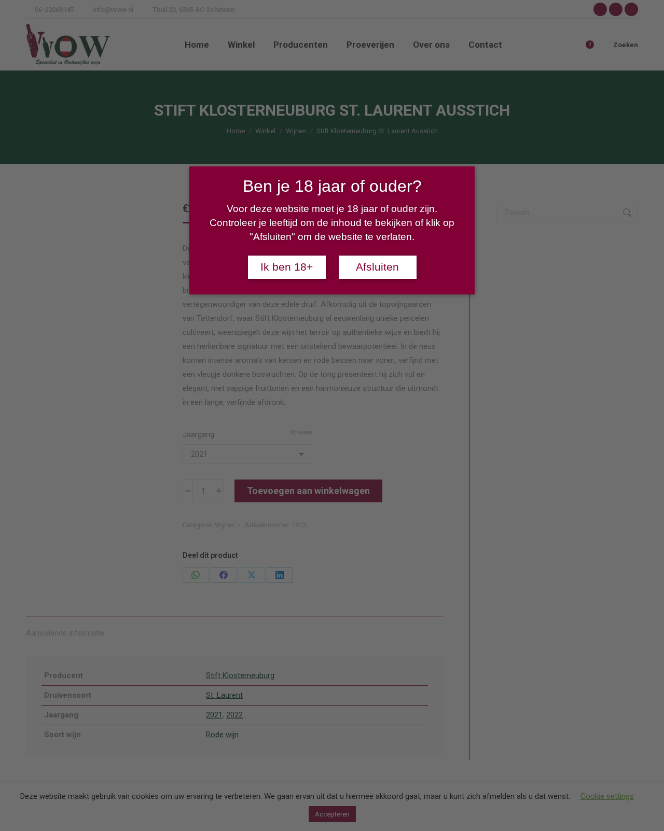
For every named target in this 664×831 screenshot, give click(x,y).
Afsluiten (377, 267)
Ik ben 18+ (286, 267)
